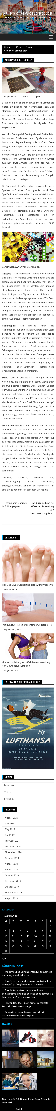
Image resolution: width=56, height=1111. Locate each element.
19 (20, 941)
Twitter (8, 792)
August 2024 (11, 863)
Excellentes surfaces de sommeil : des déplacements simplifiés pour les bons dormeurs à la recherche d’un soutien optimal (27, 994)
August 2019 (11, 898)
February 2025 (12, 840)
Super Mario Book (28, 13)
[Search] (51, 527)
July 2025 (9, 823)
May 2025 (10, 829)
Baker (25, 96)
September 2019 (13, 892)
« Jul (4, 958)
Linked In (9, 798)
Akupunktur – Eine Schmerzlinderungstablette (27, 624)
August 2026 (11, 817)
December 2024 (13, 846)
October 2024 (12, 858)
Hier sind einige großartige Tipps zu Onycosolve (27, 584)
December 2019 (13, 881)
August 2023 (11, 869)
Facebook (9, 785)
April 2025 (10, 835)
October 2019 (12, 886)
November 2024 (13, 852)
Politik (19, 1109)
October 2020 (12, 875)
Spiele (37, 96)
